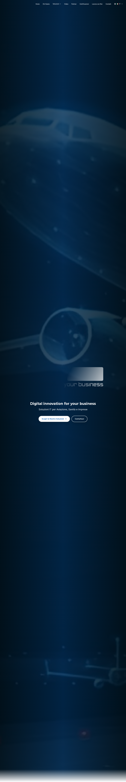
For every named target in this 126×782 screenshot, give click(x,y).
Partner (73, 4)
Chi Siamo (46, 4)
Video (66, 4)
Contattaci (79, 419)
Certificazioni (84, 4)
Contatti (108, 4)
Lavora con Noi (97, 4)
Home (38, 4)
